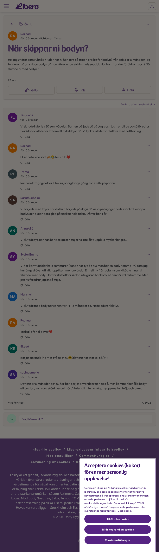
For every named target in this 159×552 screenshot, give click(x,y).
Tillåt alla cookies (118, 519)
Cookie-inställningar (118, 540)
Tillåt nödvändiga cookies (118, 529)
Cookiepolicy (125, 510)
